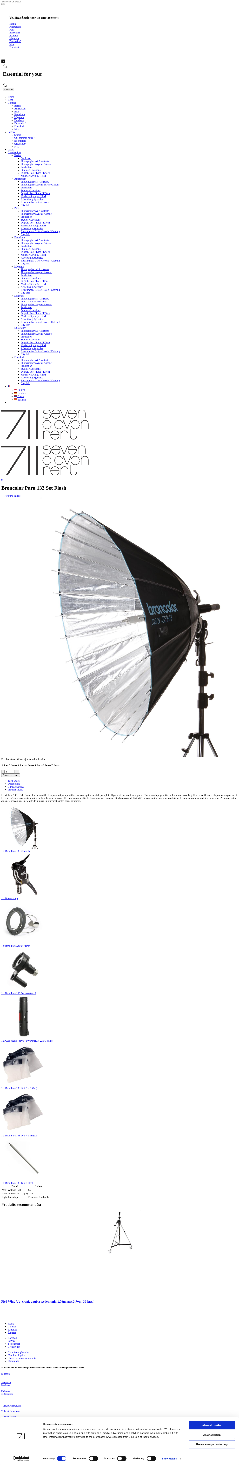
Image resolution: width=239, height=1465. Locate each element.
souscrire (5, 1373)
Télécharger (14, 1343)
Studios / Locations (30, 170)
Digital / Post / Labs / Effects (35, 173)
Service (11, 132)
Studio (17, 135)
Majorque (19, 117)
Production (26, 167)
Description (14, 783)
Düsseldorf (20, 123)
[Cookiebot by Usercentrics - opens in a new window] (21, 1458)
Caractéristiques (16, 786)
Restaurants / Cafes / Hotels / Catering (40, 231)
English (21, 390)
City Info (25, 205)
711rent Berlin (8, 1416)
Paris (16, 111)
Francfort (19, 126)
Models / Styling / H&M (33, 175)
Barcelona (19, 114)
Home (11, 97)
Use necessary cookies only (212, 1444)
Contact (12, 102)
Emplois (12, 1332)
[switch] (93, 1458)
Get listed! (26, 158)
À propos (12, 1329)
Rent (10, 99)
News (11, 149)
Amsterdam (20, 108)
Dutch (20, 396)
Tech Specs (14, 780)
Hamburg (19, 120)
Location (12, 1338)
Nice (16, 129)
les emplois (20, 140)
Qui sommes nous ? (24, 137)
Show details (169, 1458)
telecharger (20, 143)
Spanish (21, 399)
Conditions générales (18, 1352)
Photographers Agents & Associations (40, 184)
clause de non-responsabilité (22, 1358)
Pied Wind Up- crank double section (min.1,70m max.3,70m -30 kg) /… (48, 1301)
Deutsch (21, 393)
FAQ (17, 146)
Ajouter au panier (11, 775)
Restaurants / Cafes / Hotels (35, 202)
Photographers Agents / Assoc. (36, 164)
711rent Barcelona (10, 1411)
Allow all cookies (211, 1425)
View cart (8, 89)
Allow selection (212, 1434)
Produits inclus (15, 789)
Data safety (13, 1361)
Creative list (14, 1346)
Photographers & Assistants (35, 161)
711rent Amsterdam (11, 1405)
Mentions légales (16, 1355)
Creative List (14, 152)
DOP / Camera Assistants (34, 301)
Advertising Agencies (32, 199)
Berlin (17, 105)
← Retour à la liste (10, 495)
